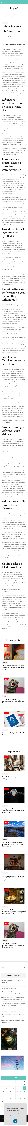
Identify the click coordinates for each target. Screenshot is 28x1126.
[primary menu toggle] (2, 2)
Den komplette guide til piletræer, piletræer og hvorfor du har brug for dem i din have (13, 844)
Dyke (14, 8)
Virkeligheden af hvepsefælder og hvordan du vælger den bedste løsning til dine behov (13, 810)
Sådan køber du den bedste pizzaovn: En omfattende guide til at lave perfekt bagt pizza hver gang (14, 911)
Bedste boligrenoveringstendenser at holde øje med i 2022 (13, 778)
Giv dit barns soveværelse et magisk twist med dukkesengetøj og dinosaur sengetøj (13, 667)
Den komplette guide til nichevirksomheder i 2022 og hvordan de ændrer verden (13, 701)
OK (15, 1121)
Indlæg (5, 23)
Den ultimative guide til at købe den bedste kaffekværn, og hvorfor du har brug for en (13, 878)
